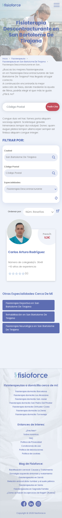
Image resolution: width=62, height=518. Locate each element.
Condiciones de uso (31, 446)
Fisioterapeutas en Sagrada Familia (31, 489)
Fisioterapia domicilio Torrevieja (31, 414)
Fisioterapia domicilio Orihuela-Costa (31, 407)
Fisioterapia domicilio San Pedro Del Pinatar (31, 403)
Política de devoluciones (31, 450)
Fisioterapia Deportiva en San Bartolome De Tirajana (22, 305)
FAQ (31, 438)
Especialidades (12, 183)
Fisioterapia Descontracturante (24, 189)
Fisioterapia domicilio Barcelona (31, 391)
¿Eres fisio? (31, 431)
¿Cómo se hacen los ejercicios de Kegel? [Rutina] (31, 493)
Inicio (5, 59)
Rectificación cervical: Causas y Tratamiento (31, 470)
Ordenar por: (14, 212)
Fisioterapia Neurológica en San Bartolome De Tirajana (30, 328)
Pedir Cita (52, 107)
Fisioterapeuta (18, 59)
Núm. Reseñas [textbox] (35, 212)
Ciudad (8, 151)
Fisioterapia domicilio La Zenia (31, 411)
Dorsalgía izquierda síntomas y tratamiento (31, 474)
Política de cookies (31, 454)
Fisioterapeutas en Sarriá (31, 477)
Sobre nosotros (31, 434)
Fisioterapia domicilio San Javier (31, 399)
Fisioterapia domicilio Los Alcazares (31, 395)
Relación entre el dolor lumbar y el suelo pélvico (31, 481)
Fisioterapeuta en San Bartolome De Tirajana (24, 62)
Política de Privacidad (31, 442)
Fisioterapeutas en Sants (31, 485)
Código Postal (11, 167)
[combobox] (39, 212)
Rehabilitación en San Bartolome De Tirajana (26, 316)
